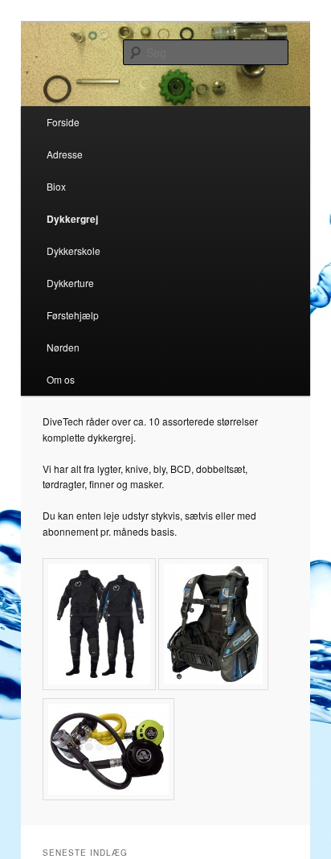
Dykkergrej (72, 219)
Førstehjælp (73, 315)
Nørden (63, 347)
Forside (63, 122)
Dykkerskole (73, 250)
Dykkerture (70, 283)
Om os (61, 379)
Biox (56, 186)
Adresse (65, 154)
